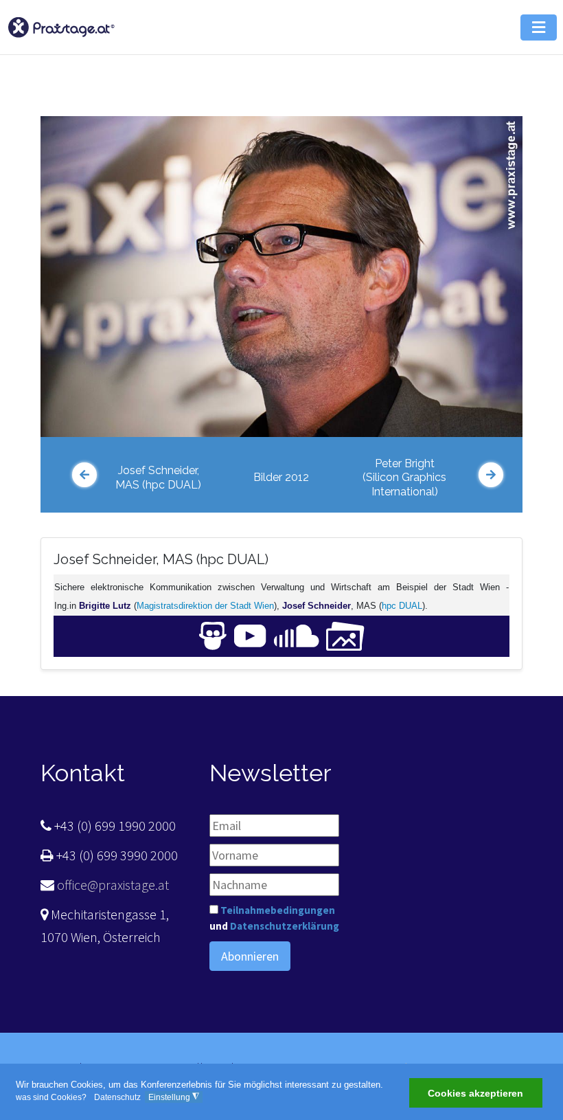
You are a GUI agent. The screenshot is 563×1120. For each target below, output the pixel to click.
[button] (538, 27)
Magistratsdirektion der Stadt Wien (205, 606)
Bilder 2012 (281, 477)
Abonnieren (250, 956)
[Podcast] (296, 635)
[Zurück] (84, 474)
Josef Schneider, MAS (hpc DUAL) (158, 477)
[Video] (250, 635)
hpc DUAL (402, 606)
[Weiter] (491, 474)
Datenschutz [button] (117, 1097)
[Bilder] (345, 635)
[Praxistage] (61, 26)
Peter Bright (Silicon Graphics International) (404, 478)
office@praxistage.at (111, 884)
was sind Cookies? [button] (51, 1097)
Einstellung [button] (173, 1097)
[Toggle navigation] (504, 79)
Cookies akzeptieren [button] (475, 1093)
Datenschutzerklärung (284, 925)
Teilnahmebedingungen (277, 910)
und (274, 918)
